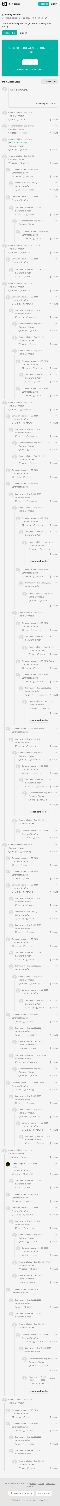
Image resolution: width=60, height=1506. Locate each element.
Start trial (30, 62)
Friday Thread (13, 14)
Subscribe (43, 4)
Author (15, 1167)
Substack (16, 1500)
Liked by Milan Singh (19, 142)
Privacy (33, 1483)
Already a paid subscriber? (30, 69)
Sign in (54, 4)
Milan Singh (12, 18)
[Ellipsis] (56, 112)
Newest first (51, 81)
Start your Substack (22, 1493)
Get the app (43, 1493)
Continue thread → (39, 561)
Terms (41, 1483)
